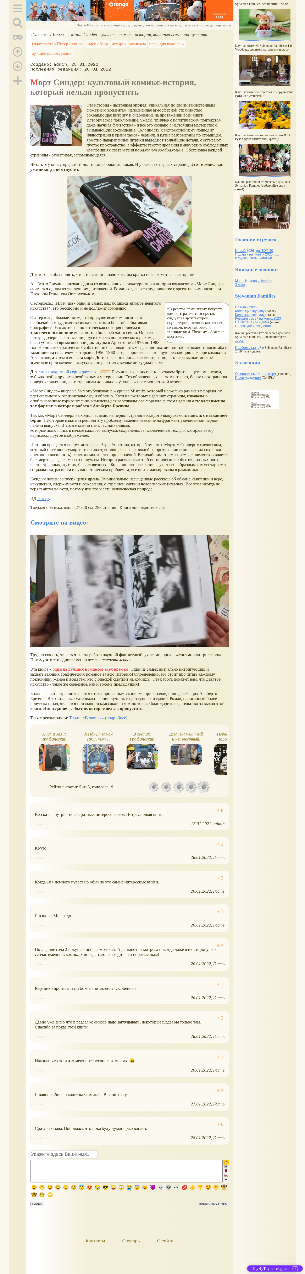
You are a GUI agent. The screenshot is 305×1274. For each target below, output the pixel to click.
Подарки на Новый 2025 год (256, 254)
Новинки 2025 (246, 307)
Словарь (131, 1240)
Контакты (95, 1240)
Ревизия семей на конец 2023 (258, 318)
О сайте (165, 1240)
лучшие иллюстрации (52, 53)
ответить (41, 824)
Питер (43, 498)
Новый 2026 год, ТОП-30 (254, 250)
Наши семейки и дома (252, 322)
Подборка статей (248, 347)
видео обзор (96, 43)
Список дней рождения (253, 326)
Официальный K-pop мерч (255, 374)
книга (77, 43)
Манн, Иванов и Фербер (253, 281)
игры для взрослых (167, 43)
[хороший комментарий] (220, 810)
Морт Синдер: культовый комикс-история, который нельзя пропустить (139, 34)
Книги (58, 34)
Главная (38, 34)
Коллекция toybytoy (250, 311)
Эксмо (240, 284)
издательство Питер (50, 43)
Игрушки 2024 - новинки (253, 258)
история (119, 43)
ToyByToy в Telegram (270, 1268)
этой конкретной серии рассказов (69, 371)
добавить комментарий (213, 1203)
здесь (239, 340)
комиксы (138, 43)
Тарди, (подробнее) (98, 717)
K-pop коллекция (248, 377)
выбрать (37, 1203)
